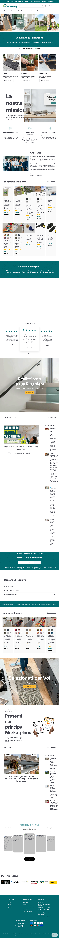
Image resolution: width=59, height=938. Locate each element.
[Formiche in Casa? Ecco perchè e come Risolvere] (47, 429)
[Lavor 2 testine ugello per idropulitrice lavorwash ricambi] (51, 235)
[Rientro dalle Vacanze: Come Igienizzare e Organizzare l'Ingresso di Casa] (47, 786)
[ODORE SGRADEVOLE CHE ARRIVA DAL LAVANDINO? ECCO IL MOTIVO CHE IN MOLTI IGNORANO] (47, 454)
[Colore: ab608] (5, 235)
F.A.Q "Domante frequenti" (44, 916)
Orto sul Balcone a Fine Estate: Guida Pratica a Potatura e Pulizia (53, 777)
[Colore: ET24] (19, 630)
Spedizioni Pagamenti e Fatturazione (43, 913)
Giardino (21, 11)
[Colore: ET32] (16, 633)
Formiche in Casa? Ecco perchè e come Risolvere (52, 432)
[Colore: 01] (16, 235)
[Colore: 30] (19, 238)
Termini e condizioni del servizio (44, 904)
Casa (12, 11)
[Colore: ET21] (16, 630)
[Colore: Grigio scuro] (27, 199)
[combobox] (31, 6)
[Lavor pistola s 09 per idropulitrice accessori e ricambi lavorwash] (40, 237)
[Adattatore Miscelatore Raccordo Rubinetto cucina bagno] (29, 235)
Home (6, 11)
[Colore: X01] (27, 630)
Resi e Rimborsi (27, 909)
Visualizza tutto (51, 181)
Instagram (29, 859)
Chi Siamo (25, 902)
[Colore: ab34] (8, 235)
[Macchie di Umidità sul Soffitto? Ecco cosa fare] (21, 434)
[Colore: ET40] (19, 633)
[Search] (42, 6)
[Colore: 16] (16, 238)
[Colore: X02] (30, 630)
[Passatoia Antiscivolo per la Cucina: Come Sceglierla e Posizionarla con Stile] (47, 759)
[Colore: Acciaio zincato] (27, 201)
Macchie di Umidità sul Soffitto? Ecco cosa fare (21, 448)
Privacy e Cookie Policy (29, 908)
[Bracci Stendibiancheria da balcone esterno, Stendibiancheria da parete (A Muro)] (40, 203)
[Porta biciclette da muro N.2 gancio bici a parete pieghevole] (51, 200)
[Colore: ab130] (8, 238)
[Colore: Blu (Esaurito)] (52, 633)
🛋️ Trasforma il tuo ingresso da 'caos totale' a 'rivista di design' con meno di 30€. (53, 493)
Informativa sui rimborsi (44, 907)
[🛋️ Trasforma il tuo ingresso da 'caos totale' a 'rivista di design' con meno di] (47, 487)
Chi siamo (40, 11)
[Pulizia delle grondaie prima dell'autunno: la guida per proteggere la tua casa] (21, 764)
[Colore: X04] (27, 633)
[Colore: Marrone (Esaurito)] (49, 633)
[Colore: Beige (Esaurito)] (49, 630)
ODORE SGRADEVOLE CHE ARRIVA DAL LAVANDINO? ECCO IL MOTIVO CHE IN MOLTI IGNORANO (54, 459)
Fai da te (30, 11)
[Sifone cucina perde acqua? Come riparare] (47, 520)
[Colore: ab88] (5, 238)
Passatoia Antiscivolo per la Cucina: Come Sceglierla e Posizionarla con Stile (53, 763)
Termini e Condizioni (28, 906)
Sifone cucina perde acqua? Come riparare (52, 523)
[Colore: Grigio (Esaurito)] (52, 630)
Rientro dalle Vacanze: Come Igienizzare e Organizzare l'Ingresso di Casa (53, 791)
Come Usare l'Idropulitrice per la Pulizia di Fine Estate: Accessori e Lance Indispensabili (54, 805)
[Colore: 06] (19, 235)
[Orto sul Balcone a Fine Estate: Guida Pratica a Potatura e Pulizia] (47, 772)
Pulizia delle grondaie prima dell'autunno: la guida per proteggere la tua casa (21, 778)
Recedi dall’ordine (27, 911)
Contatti (25, 904)
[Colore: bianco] (30, 199)
